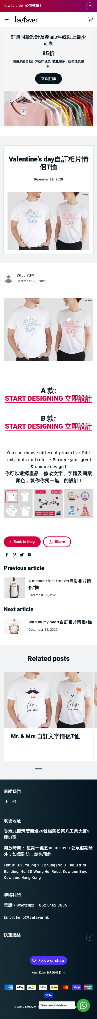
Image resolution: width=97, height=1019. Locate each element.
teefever (30, 1007)
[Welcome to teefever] (83, 1005)
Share (60, 541)
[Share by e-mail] (29, 555)
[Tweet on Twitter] (22, 555)
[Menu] (6, 19)
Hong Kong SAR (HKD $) (46, 972)
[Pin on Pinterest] (14, 555)
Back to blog (24, 541)
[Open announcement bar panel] (89, 5)
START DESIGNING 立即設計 (48, 398)
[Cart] (90, 19)
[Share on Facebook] (7, 555)
